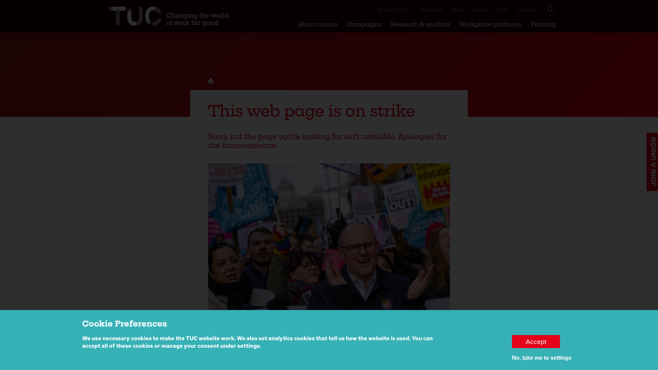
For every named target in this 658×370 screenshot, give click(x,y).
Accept (536, 341)
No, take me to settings (541, 358)
